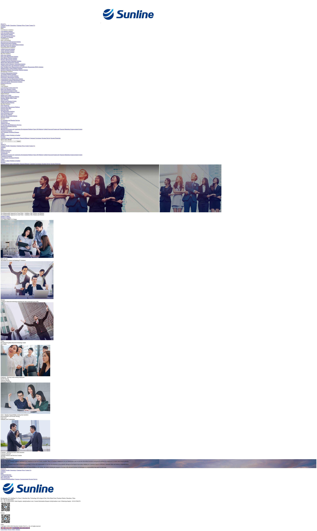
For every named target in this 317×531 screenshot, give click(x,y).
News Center (25, 25)
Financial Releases (24, 138)
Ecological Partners (14, 132)
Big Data (9, 476)
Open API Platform (38, 129)
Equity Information (14, 138)
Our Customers (5, 132)
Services (8, 152)
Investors (3, 136)
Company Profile (5, 25)
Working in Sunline (15, 135)
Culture (3, 133)
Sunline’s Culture (5, 135)
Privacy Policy (11, 529)
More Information (5, 477)
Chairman (19, 25)
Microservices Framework (7, 129)
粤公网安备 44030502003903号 (21, 528)
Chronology (13, 25)
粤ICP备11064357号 (6, 528)
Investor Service (46, 138)
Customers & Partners (6, 130)
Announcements (5, 138)
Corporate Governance (36, 138)
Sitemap (18, 529)
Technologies (4, 128)
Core (2, 476)
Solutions (3, 27)
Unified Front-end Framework (51, 129)
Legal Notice (4, 529)
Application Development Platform (24, 129)
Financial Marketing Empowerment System (71, 129)
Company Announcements (22, 479)
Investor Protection (56, 138)
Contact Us (32, 25)
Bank (2, 149)
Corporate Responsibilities (7, 479)
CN (2, 143)
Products (3, 152)
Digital (5, 476)
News (23, 470)
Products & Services (6, 83)
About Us (3, 24)
